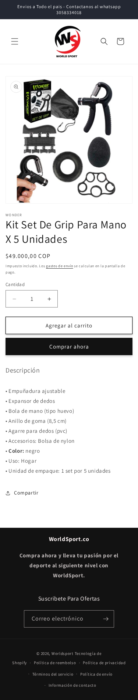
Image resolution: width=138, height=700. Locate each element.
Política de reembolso (55, 662)
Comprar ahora (69, 346)
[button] (15, 41)
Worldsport (63, 653)
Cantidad (15, 284)
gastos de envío (59, 266)
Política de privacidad (104, 662)
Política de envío (96, 674)
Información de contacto (72, 685)
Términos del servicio (53, 674)
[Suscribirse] (106, 619)
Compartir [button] (26, 492)
